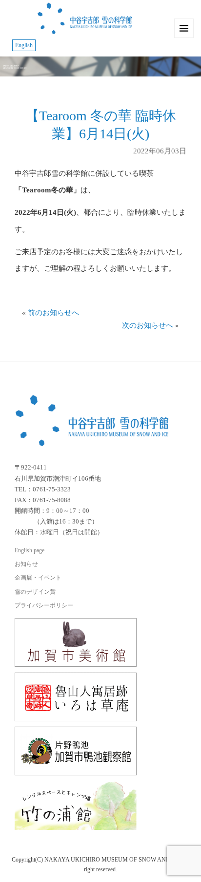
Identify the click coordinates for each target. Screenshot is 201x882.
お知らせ (26, 564)
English (24, 45)
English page (29, 550)
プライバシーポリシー (44, 605)
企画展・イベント (38, 577)
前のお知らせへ (53, 313)
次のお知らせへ (147, 325)
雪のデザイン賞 (35, 591)
